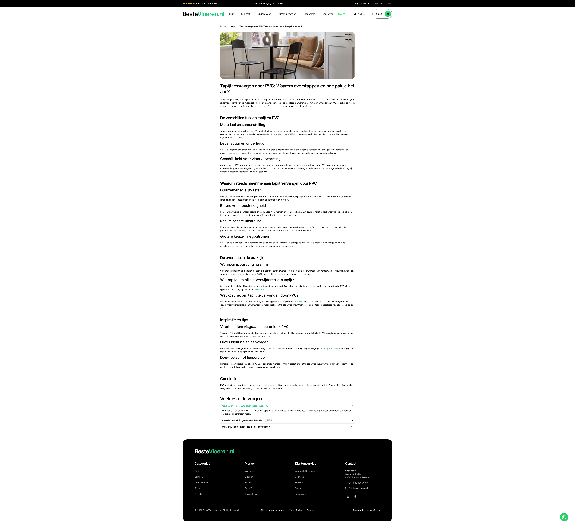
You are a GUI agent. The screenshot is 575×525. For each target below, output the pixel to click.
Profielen (199, 494)
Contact (388, 3)
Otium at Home (252, 494)
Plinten (198, 488)
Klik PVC (299, 301)
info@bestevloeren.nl (358, 488)
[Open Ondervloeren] (273, 14)
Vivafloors (249, 471)
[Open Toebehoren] (317, 14)
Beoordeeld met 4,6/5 (206, 3)
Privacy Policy (295, 510)
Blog (356, 3)
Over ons (378, 3)
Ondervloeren (201, 482)
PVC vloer (334, 348)
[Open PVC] (235, 14)
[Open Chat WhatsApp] (564, 517)
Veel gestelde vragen (305, 471)
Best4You (249, 488)
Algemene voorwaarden (272, 510)
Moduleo (249, 482)
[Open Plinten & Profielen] (298, 14)
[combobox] (361, 14)
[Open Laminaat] (252, 14)
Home (223, 26)
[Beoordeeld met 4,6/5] (189, 3)
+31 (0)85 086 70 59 (358, 482)
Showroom (366, 3)
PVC (197, 471)
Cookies (310, 510)
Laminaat (199, 477)
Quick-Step (250, 477)
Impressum (300, 494)
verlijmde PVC (260, 289)
